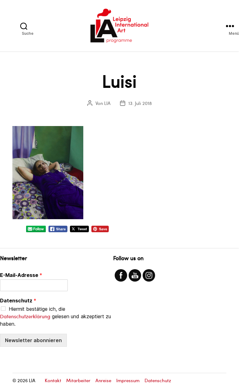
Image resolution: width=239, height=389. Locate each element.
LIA (107, 103)
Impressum (128, 380)
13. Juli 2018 (140, 103)
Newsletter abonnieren (33, 340)
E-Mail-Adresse (21, 275)
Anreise (103, 380)
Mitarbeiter (78, 380)
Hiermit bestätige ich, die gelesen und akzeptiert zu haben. (55, 316)
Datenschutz (18, 300)
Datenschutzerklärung (25, 316)
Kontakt (53, 380)
